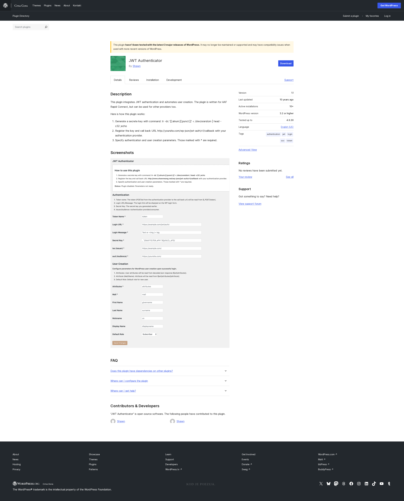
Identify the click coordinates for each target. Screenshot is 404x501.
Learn (168, 454)
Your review (245, 176)
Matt (322, 459)
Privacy (16, 469)
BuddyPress (325, 469)
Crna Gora (48, 484)
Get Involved (248, 454)
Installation (152, 79)
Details (118, 79)
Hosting (17, 464)
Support (289, 79)
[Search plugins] (46, 27)
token (289, 140)
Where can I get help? (123, 390)
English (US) (287, 127)
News (15, 459)
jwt (283, 134)
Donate (247, 464)
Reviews (134, 79)
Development (174, 79)
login (290, 134)
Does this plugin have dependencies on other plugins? (141, 370)
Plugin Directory (21, 16)
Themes (93, 459)
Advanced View (248, 149)
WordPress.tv (173, 469)
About (16, 454)
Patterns (93, 469)
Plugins (92, 464)
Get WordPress (389, 5)
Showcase (94, 454)
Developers (171, 464)
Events (245, 459)
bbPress (324, 464)
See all (290, 176)
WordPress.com (327, 454)
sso (282, 140)
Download (285, 63)
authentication (273, 134)
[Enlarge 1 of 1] (225, 162)
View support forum (250, 203)
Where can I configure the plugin (129, 380)
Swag (246, 469)
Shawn (137, 66)
